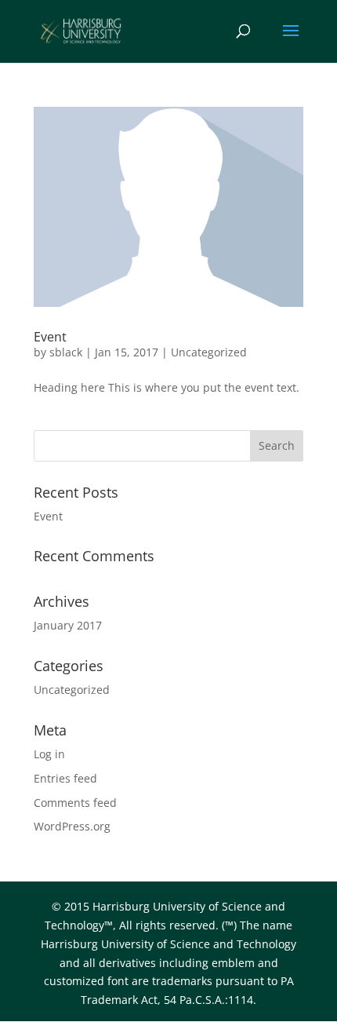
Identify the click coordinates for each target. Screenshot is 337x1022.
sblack (65, 352)
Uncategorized (209, 352)
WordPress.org (72, 826)
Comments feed (75, 802)
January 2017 (68, 625)
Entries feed (65, 778)
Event (50, 336)
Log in (49, 753)
